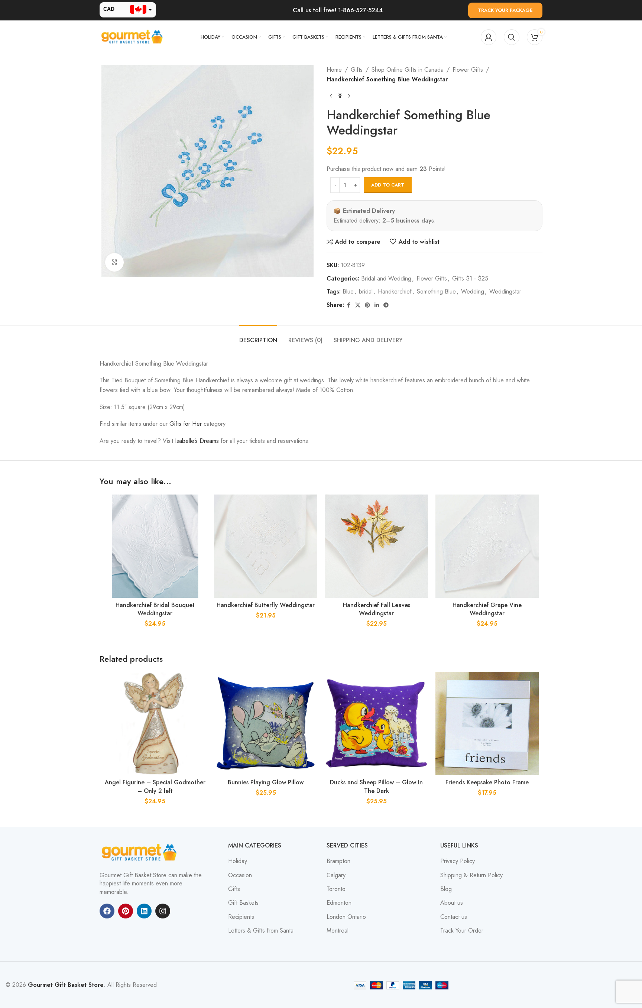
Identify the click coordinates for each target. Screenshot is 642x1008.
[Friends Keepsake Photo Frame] (487, 723)
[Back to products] (339, 95)
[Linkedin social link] (376, 305)
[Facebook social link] (348, 305)
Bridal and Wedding (386, 278)
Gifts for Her (185, 423)
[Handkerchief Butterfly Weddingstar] (265, 546)
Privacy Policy (457, 861)
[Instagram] (162, 911)
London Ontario (346, 917)
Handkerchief (395, 291)
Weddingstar (505, 291)
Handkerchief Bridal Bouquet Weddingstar (155, 609)
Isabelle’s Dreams (197, 441)
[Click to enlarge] (114, 262)
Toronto (336, 889)
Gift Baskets (243, 903)
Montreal (337, 931)
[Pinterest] (125, 911)
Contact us (453, 917)
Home (334, 69)
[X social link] (358, 305)
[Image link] (140, 852)
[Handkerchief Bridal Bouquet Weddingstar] (155, 546)
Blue (348, 291)
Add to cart (387, 184)
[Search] (511, 37)
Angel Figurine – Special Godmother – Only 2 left (155, 786)
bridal (366, 291)
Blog (446, 889)
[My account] (488, 37)
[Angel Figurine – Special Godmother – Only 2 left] (155, 723)
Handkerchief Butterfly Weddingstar (266, 605)
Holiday (237, 861)
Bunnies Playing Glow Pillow (266, 782)
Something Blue (436, 291)
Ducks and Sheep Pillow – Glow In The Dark (376, 786)
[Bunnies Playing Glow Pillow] (265, 723)
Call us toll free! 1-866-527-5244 (338, 10)
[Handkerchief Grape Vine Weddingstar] (487, 546)
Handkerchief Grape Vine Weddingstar (487, 609)
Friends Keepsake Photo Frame (487, 782)
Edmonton (339, 903)
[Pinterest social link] (367, 305)
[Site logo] (133, 36)
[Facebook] (107, 911)
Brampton (338, 861)
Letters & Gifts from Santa (261, 931)
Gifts (357, 69)
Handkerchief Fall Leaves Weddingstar (376, 609)
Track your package (505, 10)
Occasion (240, 875)
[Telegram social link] (386, 305)
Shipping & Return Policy (471, 875)
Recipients (241, 917)
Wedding (472, 291)
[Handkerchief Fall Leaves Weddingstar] (376, 546)
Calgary (336, 875)
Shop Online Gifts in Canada (408, 69)
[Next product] (348, 95)
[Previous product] (331, 95)
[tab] (258, 336)
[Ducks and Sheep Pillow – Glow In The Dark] (376, 723)
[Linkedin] (144, 911)
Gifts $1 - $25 (470, 278)
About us (451, 903)
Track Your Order (461, 931)
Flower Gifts (468, 69)
